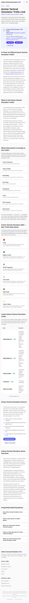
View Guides (19, 42)
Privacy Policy (10, 599)
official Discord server (16, 72)
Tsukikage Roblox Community (12, 74)
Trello (2, 574)
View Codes (10, 42)
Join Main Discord (9, 439)
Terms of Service (18, 599)
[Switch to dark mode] (24, 2)
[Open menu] (27, 2)
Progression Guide (6, 566)
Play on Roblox (5, 581)
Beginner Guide (5, 564)
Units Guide (4, 569)
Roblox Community (10, 443)
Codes (2, 571)
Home (2, 6)
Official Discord (5, 583)
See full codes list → (14, 396)
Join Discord (10, 45)
